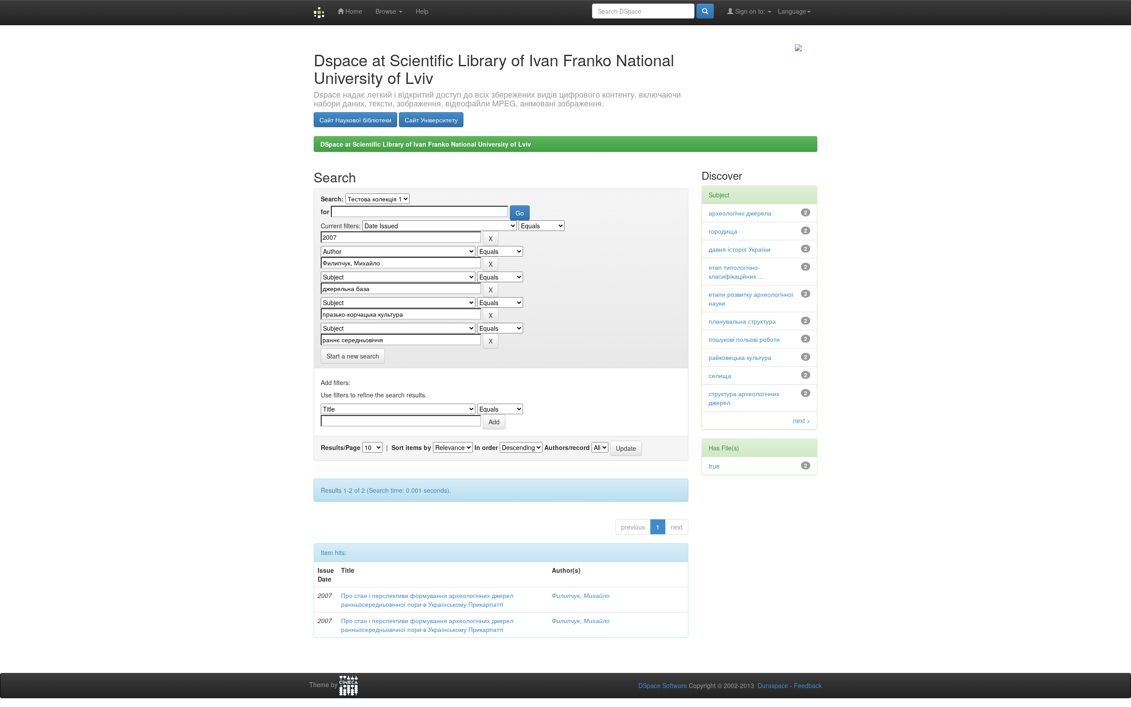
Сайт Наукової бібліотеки (355, 119)
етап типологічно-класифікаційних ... (736, 271)
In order (486, 447)
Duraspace (773, 685)
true (714, 465)
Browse (387, 11)
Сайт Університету (431, 119)
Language (792, 11)
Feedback (808, 685)
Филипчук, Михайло (581, 595)
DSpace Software (662, 685)
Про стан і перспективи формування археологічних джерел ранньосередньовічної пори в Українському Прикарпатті (427, 600)
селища (720, 375)
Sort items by (411, 447)
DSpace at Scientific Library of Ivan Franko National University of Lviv (425, 144)
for (325, 211)
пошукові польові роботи (744, 339)
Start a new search (352, 356)
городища (723, 231)
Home (353, 11)
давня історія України (739, 249)
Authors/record (567, 447)
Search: (332, 198)
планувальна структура (742, 321)
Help (422, 11)
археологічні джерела (740, 212)
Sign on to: (750, 11)
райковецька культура (740, 357)
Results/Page (341, 447)
